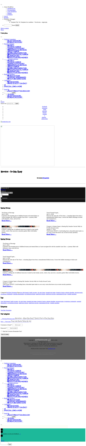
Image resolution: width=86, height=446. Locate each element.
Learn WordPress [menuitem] (12, 11)
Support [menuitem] (9, 13)
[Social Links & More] (5, 85)
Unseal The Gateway (5, 334)
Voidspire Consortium (10, 39)
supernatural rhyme (61, 294)
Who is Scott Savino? (18, 83)
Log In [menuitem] (6, 16)
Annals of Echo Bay (17, 48)
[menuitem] (44, 7)
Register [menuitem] (6, 17)
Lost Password (15, 40)
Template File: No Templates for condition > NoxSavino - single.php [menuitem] (29, 22)
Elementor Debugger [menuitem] (9, 19)
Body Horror (14, 51)
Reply (2, 441)
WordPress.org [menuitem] (11, 8)
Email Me (6, 89)
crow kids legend (24, 292)
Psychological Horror (18, 54)
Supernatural (14, 56)
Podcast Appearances (17, 77)
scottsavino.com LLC (43, 339)
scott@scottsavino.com (19, 91)
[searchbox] (8, 93)
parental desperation (18, 294)
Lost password (15, 96)
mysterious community (7, 294)
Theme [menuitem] (9, 20)
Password (4, 328)
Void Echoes (14, 81)
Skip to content (5, 28)
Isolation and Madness (18, 57)
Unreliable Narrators (18, 53)
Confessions (7, 80)
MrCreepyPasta (45, 178)
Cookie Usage (44, 352)
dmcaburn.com (51, 348)
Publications (14, 75)
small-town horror (40, 294)
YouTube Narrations (17, 78)
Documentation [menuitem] (11, 10)
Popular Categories (9, 44)
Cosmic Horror (15, 46)
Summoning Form (36, 354)
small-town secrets (51, 294)
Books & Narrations (9, 74)
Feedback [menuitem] (10, 14)
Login (12, 94)
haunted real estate (51, 292)
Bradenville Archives (18, 50)
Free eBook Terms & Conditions (47, 354)
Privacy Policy (39, 352)
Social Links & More (14, 86)
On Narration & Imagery (52, 352)
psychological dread (30, 294)
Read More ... (6, 220)
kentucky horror (60, 292)
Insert (10, 444)
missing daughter (69, 292)
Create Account (15, 42)
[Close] (1, 100)
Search (14, 25)
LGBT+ (11, 45)
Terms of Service (33, 352)
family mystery (33, 292)
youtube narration (71, 294)
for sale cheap (41, 292)
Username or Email (6, 325)
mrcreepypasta (78, 292)
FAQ (40, 354)
